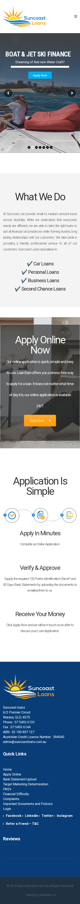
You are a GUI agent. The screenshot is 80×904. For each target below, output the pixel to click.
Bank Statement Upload (20, 779)
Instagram (65, 816)
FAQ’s (7, 789)
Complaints (11, 799)
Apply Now (36, 421)
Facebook (13, 816)
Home (7, 769)
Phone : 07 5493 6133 (19, 722)
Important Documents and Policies (28, 804)
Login (7, 809)
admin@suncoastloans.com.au (24, 742)
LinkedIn (31, 816)
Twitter (47, 816)
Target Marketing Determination (25, 784)
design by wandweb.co (41, 895)
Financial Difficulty (16, 794)
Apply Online (12, 774)
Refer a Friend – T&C (22, 824)
